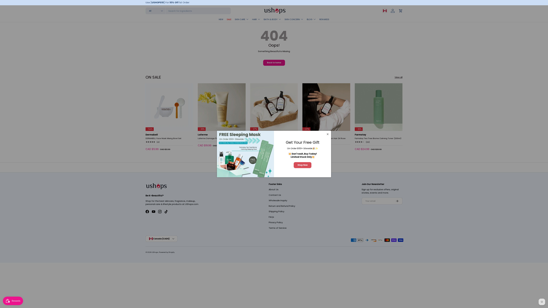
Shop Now (303, 165)
